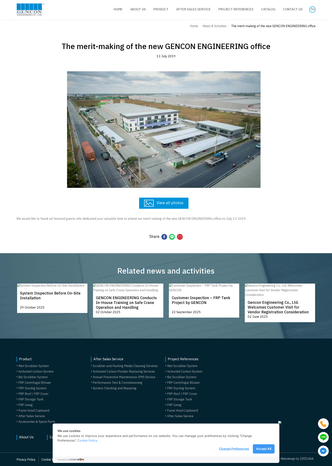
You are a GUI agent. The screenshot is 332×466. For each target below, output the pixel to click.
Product (161, 9)
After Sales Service (193, 9)
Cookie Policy (87, 440)
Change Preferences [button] (234, 449)
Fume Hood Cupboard (33, 411)
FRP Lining (25, 405)
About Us (138, 9)
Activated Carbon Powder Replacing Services (124, 371)
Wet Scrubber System (33, 366)
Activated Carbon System (36, 371)
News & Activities (215, 26)
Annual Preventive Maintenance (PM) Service (124, 377)
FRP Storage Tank (30, 399)
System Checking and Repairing (114, 388)
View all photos (169, 203)
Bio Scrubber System (33, 377)
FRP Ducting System (32, 388)
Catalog (268, 9)
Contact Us (293, 9)
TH (312, 9)
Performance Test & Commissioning (117, 383)
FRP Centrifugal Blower (34, 383)
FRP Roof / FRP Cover (33, 394)
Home (118, 9)
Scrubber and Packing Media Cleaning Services (125, 366)
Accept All (263, 449)
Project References (235, 9)
